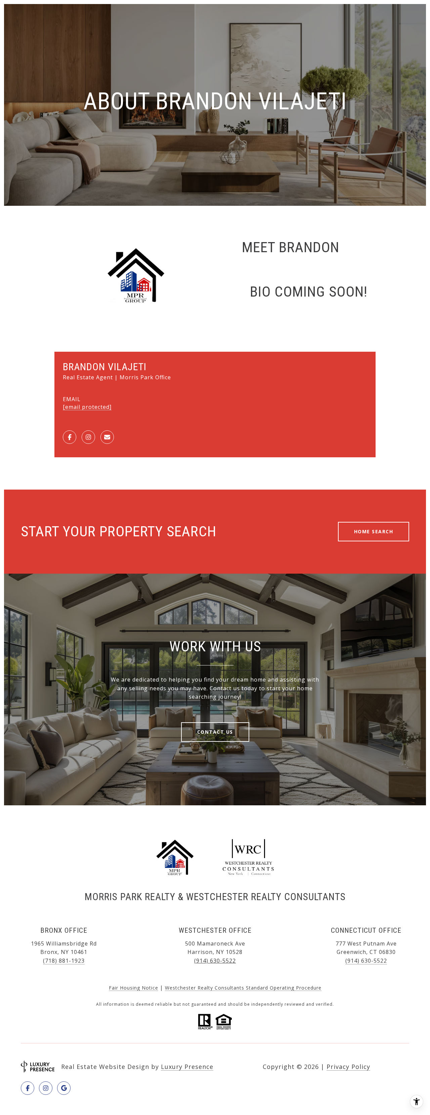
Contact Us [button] (215, 732)
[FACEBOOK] (69, 437)
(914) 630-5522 (215, 960)
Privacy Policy (348, 1067)
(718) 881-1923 (64, 960)
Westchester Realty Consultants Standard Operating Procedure (243, 988)
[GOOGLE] (64, 1088)
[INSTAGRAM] (88, 437)
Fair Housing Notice (133, 988)
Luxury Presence (187, 1067)
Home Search (373, 531)
